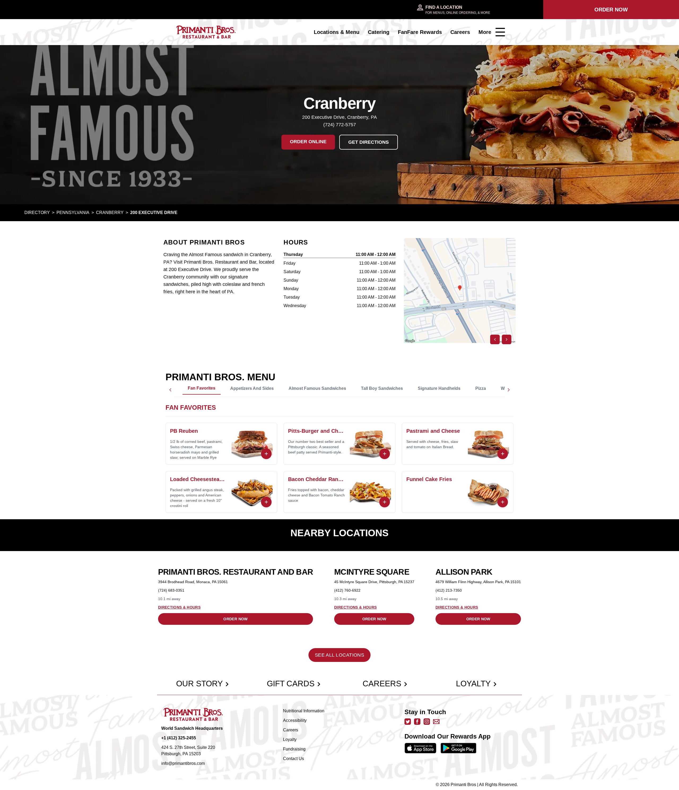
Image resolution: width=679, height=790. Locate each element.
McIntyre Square (371, 572)
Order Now (611, 9)
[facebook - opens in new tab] (417, 721)
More (484, 32)
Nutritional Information (303, 711)
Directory (37, 212)
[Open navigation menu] (500, 32)
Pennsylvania (72, 212)
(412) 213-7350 (449, 590)
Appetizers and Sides (252, 388)
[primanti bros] (206, 32)
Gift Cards (291, 683)
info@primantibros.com (183, 763)
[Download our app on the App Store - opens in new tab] (420, 748)
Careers (460, 32)
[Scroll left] (170, 390)
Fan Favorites (201, 388)
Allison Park (464, 572)
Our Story (199, 683)
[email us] (436, 721)
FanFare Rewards (420, 32)
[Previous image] (495, 339)
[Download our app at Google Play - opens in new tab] (458, 748)
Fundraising (294, 749)
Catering (378, 32)
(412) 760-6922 (347, 590)
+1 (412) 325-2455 (178, 738)
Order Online (308, 141)
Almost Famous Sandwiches (317, 388)
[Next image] (506, 339)
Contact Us (293, 758)
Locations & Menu (336, 32)
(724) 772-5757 (339, 124)
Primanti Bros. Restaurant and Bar (235, 572)
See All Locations (339, 655)
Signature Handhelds (439, 388)
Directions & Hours (179, 607)
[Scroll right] (508, 390)
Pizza (480, 388)
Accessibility (295, 720)
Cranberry (110, 212)
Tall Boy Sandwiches (382, 388)
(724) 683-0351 (171, 590)
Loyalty (473, 683)
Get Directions (368, 142)
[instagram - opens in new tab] (427, 721)
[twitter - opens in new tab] (407, 721)
